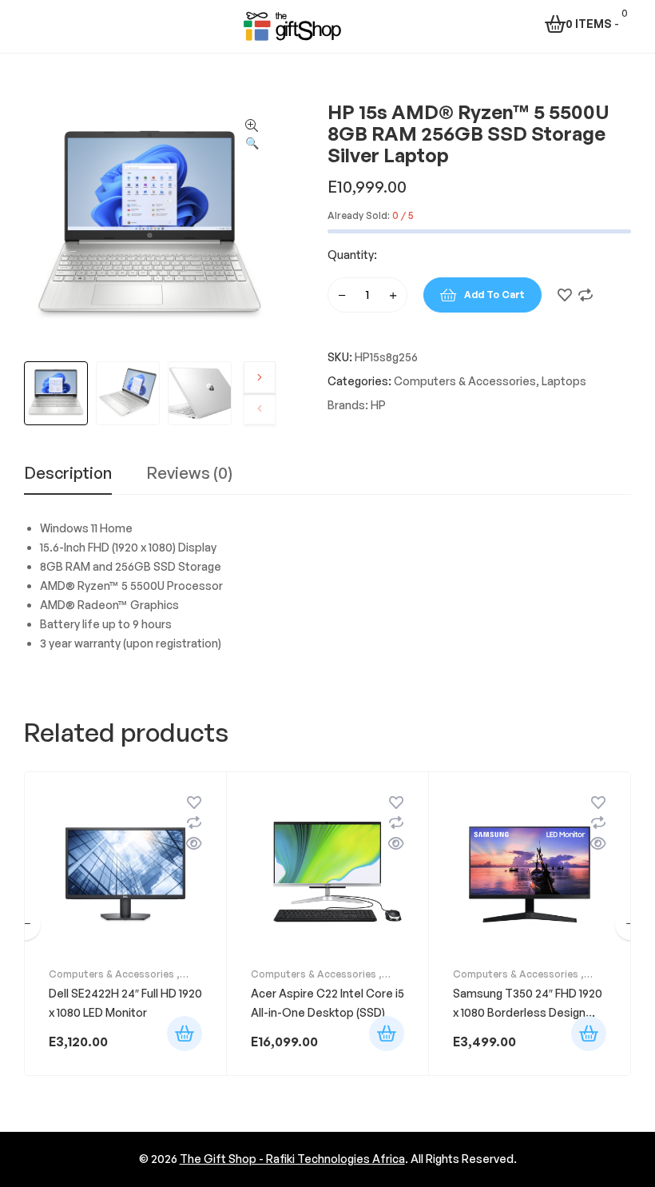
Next (260, 377)
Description (68, 474)
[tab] (68, 479)
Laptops (564, 381)
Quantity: (352, 254)
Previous (260, 408)
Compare (585, 295)
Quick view (194, 843)
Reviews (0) (189, 474)
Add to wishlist (565, 295)
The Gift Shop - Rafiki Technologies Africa (292, 1158)
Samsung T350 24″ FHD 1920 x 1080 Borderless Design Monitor (527, 1012)
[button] (252, 135)
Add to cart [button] (184, 1033)
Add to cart (494, 295)
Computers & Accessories (465, 381)
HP (378, 405)
